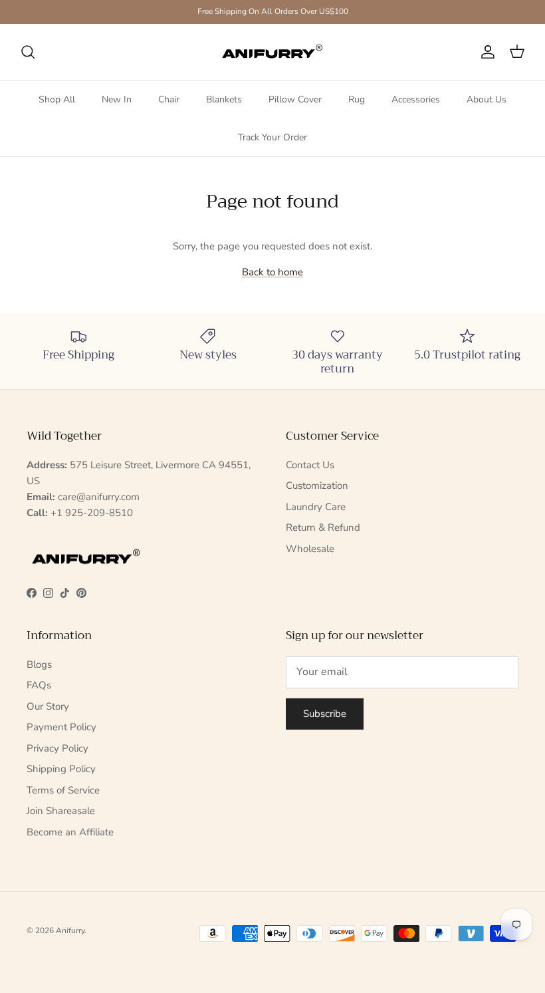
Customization (317, 485)
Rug (356, 99)
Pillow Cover (295, 99)
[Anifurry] (272, 52)
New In (117, 99)
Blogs (39, 664)
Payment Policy (61, 727)
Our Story (48, 706)
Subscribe (324, 713)
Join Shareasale (61, 810)
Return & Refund (323, 527)
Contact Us (310, 465)
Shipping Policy (61, 769)
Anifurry (70, 930)
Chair (168, 99)
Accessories (415, 99)
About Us (486, 99)
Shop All (57, 99)
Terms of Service (63, 790)
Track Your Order (272, 137)
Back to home (272, 272)
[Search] (28, 52)
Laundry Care (316, 506)
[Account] (485, 52)
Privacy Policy (57, 748)
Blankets (224, 99)
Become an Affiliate (70, 832)
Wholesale (310, 548)
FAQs (39, 685)
